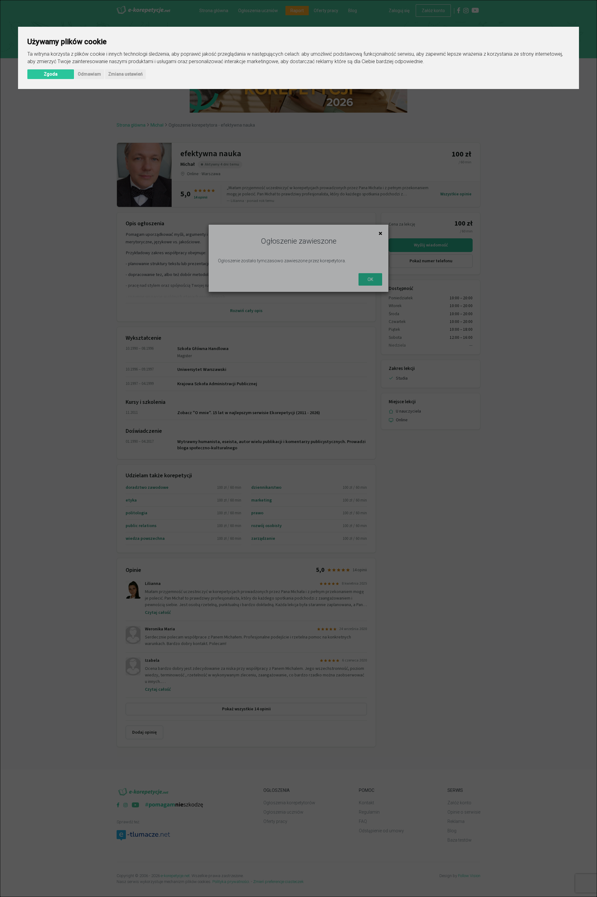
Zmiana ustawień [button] (125, 74)
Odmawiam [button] (89, 74)
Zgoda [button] (51, 74)
